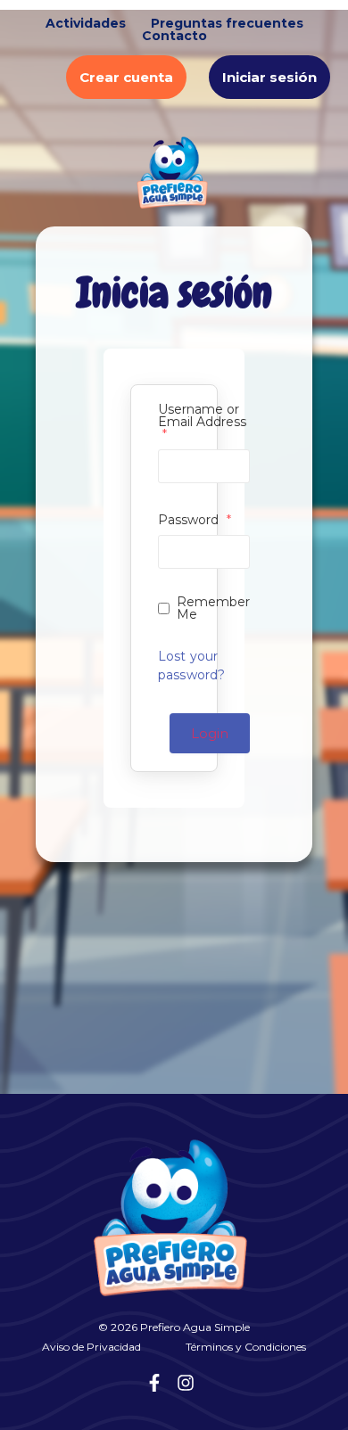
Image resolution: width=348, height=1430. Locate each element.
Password (194, 520)
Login (209, 733)
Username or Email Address (202, 421)
